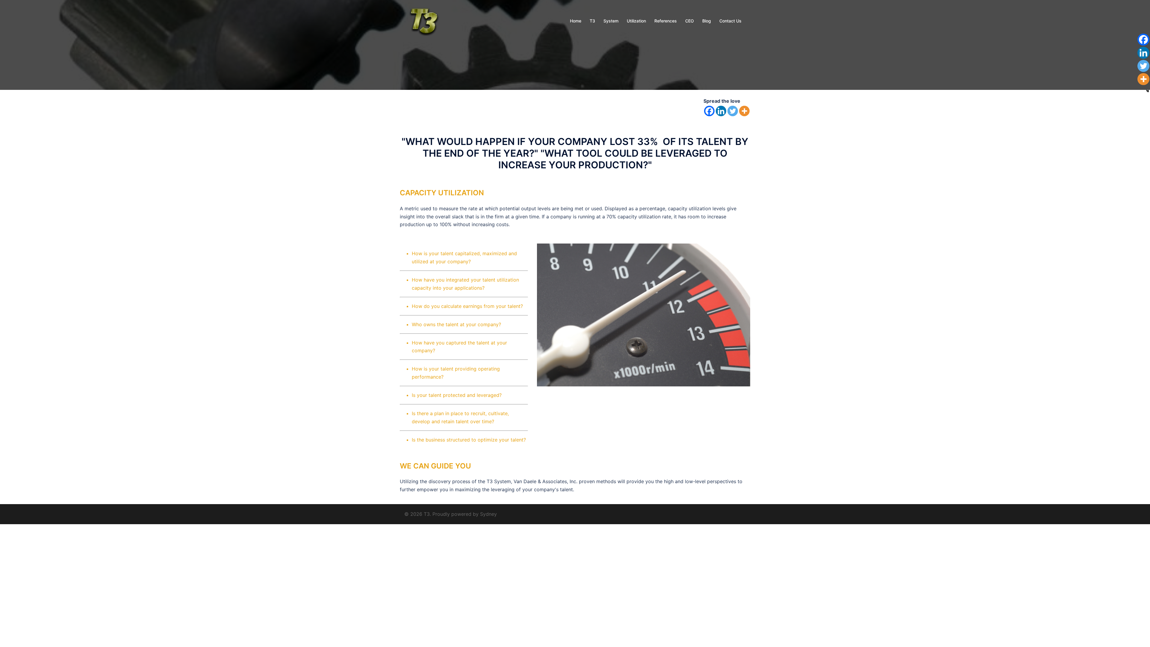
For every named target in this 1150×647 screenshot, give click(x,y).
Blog (706, 20)
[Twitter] (732, 111)
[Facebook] (709, 111)
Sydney (488, 514)
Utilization (636, 20)
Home (575, 20)
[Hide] (1147, 91)
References (665, 20)
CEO (689, 20)
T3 (592, 20)
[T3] (423, 20)
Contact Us (730, 20)
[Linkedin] (721, 111)
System (610, 20)
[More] (744, 111)
